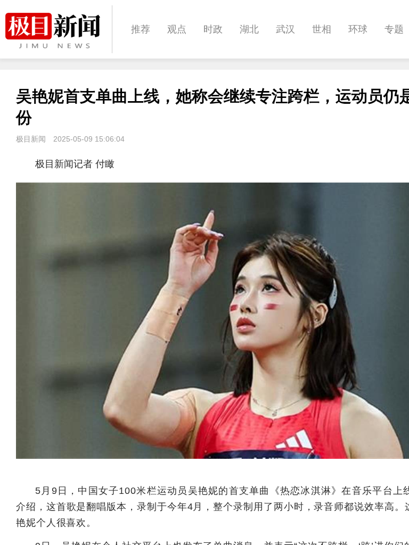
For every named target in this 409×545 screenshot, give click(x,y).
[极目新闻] (58, 30)
